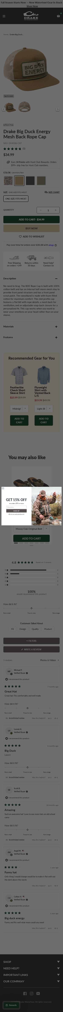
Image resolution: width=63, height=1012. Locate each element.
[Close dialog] (3, 488)
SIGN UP (16, 511)
